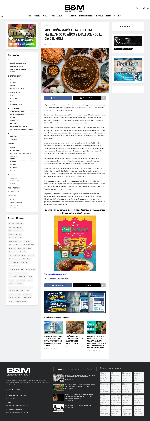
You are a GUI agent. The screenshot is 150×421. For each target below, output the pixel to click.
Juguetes (13, 140)
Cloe (23, 255)
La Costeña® (21, 280)
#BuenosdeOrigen (15, 227)
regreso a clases (14, 294)
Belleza (37, 16)
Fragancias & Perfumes (18, 69)
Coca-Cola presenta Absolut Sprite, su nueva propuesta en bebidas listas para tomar (53, 341)
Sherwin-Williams (14, 297)
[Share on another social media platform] (103, 98)
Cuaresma (31, 255)
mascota (12, 283)
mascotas (20, 283)
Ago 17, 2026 (70, 346)
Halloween (22, 276)
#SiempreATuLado (15, 245)
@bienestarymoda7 (124, 26)
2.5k (56, 348)
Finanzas (13, 156)
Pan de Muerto (14, 290)
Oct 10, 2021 (48, 44)
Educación (14, 137)
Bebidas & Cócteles (17, 115)
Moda (45, 16)
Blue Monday (13, 252)
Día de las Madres (15, 259)
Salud (12, 101)
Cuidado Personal (16, 66)
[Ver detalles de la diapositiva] (22, 35)
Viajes (12, 170)
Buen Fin (23, 252)
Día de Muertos (14, 266)
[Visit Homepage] (75, 8)
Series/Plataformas (17, 88)
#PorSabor (27, 241)
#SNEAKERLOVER (28, 245)
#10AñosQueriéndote (16, 223)
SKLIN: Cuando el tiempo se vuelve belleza (79, 405)
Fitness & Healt (56, 16)
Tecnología (110, 16)
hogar (30, 276)
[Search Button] (147, 2)
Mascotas (13, 162)
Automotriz (14, 205)
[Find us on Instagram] (147, 8)
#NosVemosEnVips (15, 241)
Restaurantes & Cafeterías (19, 126)
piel (28, 290)
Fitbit (10, 273)
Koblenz (11, 280)
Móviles (13, 208)
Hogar (12, 159)
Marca (12, 72)
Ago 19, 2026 (48, 348)
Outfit (12, 184)
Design (12, 147)
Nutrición (13, 98)
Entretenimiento (85, 16)
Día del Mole (52, 278)
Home (29, 16)
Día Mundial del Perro (16, 269)
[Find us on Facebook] (140, 8)
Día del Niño (27, 259)
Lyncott (30, 280)
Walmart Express (21, 301)
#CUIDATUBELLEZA (15, 234)
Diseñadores (14, 181)
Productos (14, 120)
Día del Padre (13, 262)
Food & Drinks (71, 16)
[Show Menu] (2, 16)
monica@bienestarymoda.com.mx (18, 412)
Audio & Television (16, 202)
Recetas (13, 123)
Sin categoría (13, 192)
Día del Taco (24, 262)
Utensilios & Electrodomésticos (21, 129)
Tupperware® (27, 297)
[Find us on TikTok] (144, 8)
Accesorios (14, 178)
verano (11, 301)
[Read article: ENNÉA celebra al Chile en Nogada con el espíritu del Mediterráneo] (75, 327)
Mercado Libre (13, 287)
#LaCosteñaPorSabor (15, 238)
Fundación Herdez (21, 273)
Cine (11, 79)
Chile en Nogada (14, 255)
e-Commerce (14, 150)
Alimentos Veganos (17, 112)
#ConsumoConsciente (16, 230)
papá (22, 290)
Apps (12, 199)
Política (13, 164)
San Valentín (27, 294)
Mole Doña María (63, 278)
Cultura (13, 82)
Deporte (13, 95)
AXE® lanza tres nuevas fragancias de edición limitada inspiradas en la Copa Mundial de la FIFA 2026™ (79, 396)
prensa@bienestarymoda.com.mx (18, 405)
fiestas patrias (30, 269)
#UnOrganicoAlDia (15, 248)
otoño (30, 287)
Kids (119, 16)
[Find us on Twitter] (137, 8)
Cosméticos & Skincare (18, 63)
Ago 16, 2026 (91, 350)
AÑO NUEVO (27, 248)
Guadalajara (13, 276)
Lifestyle (99, 16)
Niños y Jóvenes (14, 188)
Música (12, 85)
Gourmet (13, 117)
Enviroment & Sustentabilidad (20, 153)
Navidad (23, 287)
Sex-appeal (14, 167)
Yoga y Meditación (16, 104)
